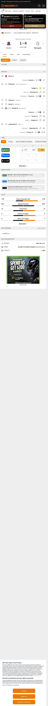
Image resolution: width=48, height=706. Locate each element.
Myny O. (11, 104)
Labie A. (27, 120)
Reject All (24, 696)
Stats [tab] (15, 60)
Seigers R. (34, 120)
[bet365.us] (5, 150)
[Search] (39, 6)
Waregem (37, 48)
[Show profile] (9, 43)
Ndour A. (26, 92)
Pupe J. (20, 124)
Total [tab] (10, 141)
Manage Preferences (24, 702)
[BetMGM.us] (5, 161)
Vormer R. (34, 116)
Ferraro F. (18, 100)
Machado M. (34, 92)
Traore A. (28, 116)
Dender (8, 48)
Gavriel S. (23, 132)
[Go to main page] (11, 5)
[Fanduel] (5, 155)
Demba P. (24, 96)
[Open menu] (43, 6)
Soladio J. (18, 104)
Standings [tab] (26, 54)
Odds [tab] (12, 54)
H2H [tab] (18, 54)
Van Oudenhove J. (21, 84)
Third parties (37, 675)
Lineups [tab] (23, 60)
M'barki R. (11, 84)
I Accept (24, 691)
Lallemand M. (12, 124)
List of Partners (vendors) (10, 685)
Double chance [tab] (41, 141)
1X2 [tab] (3, 141)
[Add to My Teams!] (3, 43)
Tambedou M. (33, 128)
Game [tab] (5, 54)
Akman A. (11, 100)
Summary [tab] (5, 60)
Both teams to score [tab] (24, 141)
